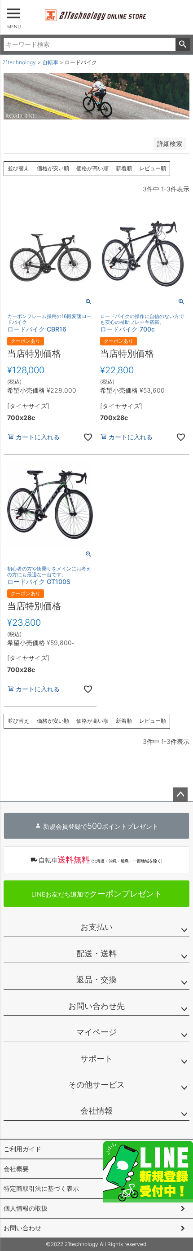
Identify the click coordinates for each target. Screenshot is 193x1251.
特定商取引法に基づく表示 (41, 1188)
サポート (96, 1058)
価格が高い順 (92, 168)
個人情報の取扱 (26, 1208)
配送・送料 (96, 953)
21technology (19, 62)
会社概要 (16, 1168)
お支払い (96, 927)
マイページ (96, 1032)
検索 (182, 44)
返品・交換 (96, 979)
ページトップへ (180, 794)
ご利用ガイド (22, 1149)
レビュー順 (152, 168)
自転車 (50, 62)
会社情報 (96, 1110)
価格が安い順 (53, 168)
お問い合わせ (22, 1228)
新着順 (124, 168)
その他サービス (96, 1084)
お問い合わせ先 (96, 1006)
